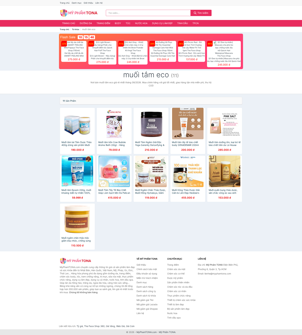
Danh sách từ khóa (146, 295)
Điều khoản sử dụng (147, 273)
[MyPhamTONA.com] (79, 13)
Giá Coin (130, 326)
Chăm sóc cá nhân (176, 291)
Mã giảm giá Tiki (145, 300)
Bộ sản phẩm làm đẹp (178, 308)
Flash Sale (68, 37)
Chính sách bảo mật (147, 269)
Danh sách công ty (146, 291)
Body (118, 23)
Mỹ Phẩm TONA (167, 332)
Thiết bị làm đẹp (175, 304)
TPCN (196, 23)
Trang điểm (103, 23)
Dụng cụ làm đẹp (162, 23)
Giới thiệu (88, 3)
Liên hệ (99, 3)
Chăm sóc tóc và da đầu (179, 286)
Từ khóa (75, 29)
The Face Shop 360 (94, 326)
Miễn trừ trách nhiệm (147, 278)
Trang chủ (65, 3)
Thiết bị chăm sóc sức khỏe (181, 300)
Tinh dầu (182, 23)
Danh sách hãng (145, 286)
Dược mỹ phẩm (175, 278)
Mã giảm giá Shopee (147, 308)
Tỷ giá (80, 326)
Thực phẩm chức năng (179, 295)
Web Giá (120, 326)
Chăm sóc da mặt (176, 269)
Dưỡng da (86, 23)
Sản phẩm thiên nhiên (178, 282)
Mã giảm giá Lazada (147, 304)
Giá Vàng (110, 326)
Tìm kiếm (202, 12)
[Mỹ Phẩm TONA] (75, 261)
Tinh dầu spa (174, 317)
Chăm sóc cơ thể (176, 273)
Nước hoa (141, 23)
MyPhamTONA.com (147, 332)
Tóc (128, 23)
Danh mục (76, 3)
